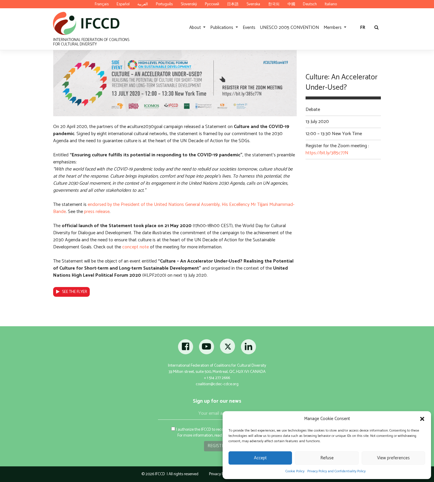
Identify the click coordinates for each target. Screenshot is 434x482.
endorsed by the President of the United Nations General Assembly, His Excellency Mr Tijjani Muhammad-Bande (173, 208)
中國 (291, 4)
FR (362, 27)
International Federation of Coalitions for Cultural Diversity (91, 42)
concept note (135, 247)
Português (164, 4)
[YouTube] (206, 348)
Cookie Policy (294, 471)
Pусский (212, 4)
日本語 (233, 4)
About (195, 27)
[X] (228, 348)
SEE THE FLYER (74, 291)
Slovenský (189, 4)
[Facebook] (185, 348)
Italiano (331, 4)
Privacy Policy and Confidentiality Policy (336, 471)
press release (97, 212)
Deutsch (310, 4)
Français (102, 4)
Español (123, 4)
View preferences (393, 458)
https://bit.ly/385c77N (327, 153)
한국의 (274, 4)
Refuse (327, 458)
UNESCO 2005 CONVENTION (289, 27)
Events (249, 27)
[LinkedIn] (249, 348)
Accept (260, 458)
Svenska (253, 4)
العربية (142, 4)
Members (333, 27)
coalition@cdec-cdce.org (217, 384)
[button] (422, 419)
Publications (222, 27)
